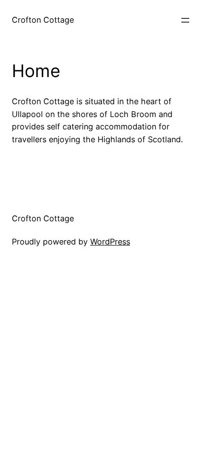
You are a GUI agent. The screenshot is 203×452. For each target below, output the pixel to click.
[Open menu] (185, 20)
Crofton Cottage (43, 20)
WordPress (110, 242)
